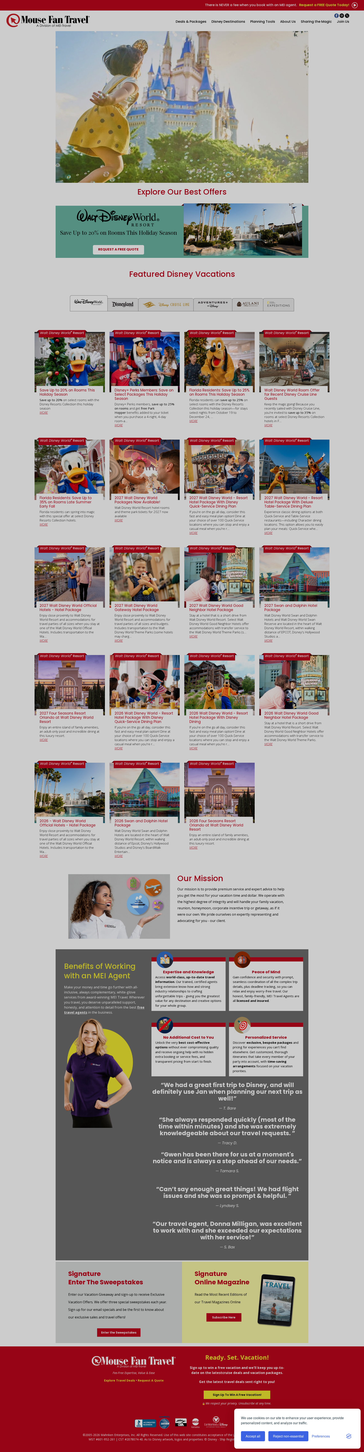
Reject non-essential (288, 1436)
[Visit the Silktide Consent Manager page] (349, 1436)
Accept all (253, 1436)
